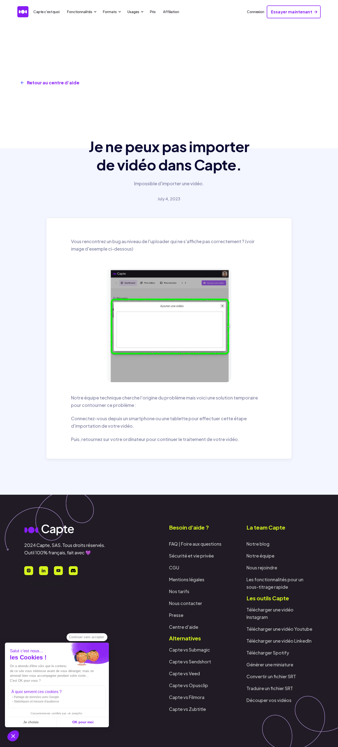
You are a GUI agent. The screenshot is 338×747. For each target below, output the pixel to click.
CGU (174, 567)
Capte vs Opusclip (188, 685)
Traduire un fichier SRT (269, 688)
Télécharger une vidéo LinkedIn (279, 641)
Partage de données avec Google (36, 697)
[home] (22, 11)
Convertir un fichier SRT (271, 676)
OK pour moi (83, 722)
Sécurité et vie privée (191, 556)
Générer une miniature (269, 664)
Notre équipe (260, 556)
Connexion (255, 11)
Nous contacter (185, 603)
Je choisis (31, 722)
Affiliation (171, 11)
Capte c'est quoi (46, 11)
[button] (13, 736)
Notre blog (257, 544)
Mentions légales (186, 579)
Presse (176, 615)
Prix (153, 11)
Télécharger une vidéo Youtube (279, 629)
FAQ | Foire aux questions (195, 544)
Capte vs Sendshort (190, 661)
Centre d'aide (183, 627)
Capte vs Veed (184, 673)
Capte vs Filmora (186, 697)
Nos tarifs (179, 591)
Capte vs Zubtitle (187, 709)
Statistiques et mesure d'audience (36, 701)
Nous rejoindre (261, 567)
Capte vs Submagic (189, 650)
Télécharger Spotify (267, 652)
